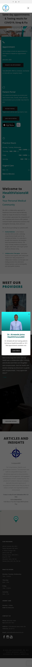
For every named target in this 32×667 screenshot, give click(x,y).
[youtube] (15, 2)
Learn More (16, 351)
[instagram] (18, 2)
